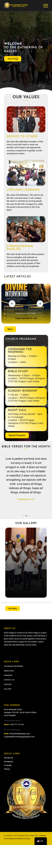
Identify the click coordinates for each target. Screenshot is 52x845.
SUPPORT (8, 684)
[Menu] (44, 5)
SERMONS (8, 675)
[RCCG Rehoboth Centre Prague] (21, 5)
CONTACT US (9, 680)
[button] (12, 303)
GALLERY (7, 689)
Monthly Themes (30, 313)
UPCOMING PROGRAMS (13, 666)
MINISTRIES (9, 671)
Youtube (8, 765)
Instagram (8, 761)
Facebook (8, 757)
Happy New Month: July (26, 318)
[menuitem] (44, 5)
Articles (19, 313)
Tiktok (7, 769)
